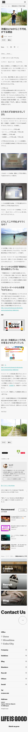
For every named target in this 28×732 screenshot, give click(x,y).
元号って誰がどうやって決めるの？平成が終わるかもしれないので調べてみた (12, 491)
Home (2, 6)
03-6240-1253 (5, 693)
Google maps (4, 708)
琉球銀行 (11, 385)
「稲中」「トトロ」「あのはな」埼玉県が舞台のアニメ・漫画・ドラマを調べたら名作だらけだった (12, 500)
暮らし (9, 6)
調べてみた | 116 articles (8, 485)
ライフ (6, 6)
